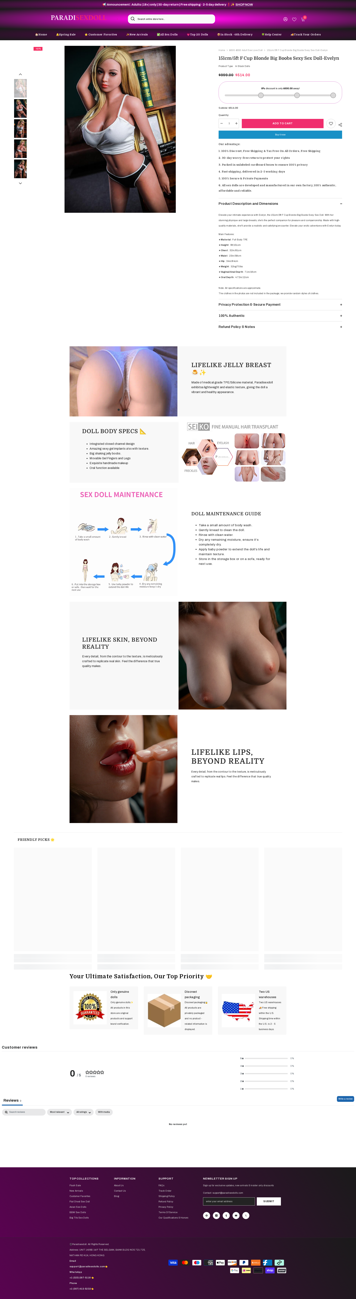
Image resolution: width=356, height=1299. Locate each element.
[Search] (171, 19)
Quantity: (224, 115)
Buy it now (280, 134)
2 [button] (123, 410)
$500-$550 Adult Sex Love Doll (246, 50)
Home (222, 50)
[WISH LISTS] (294, 19)
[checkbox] (104, 1112)
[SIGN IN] (285, 19)
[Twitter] (245, 1215)
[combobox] (175, 19)
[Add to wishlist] (331, 123)
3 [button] (128, 410)
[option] (120, 129)
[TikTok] (216, 1215)
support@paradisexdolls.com (227, 1193)
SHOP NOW (244, 4)
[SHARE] (339, 124)
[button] (20, 74)
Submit (268, 1201)
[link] (123, 381)
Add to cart (283, 123)
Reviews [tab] (12, 1100)
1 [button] (119, 410)
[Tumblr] (226, 1215)
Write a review (345, 1099)
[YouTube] (236, 1215)
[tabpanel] (178, 1137)
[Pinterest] (206, 1215)
